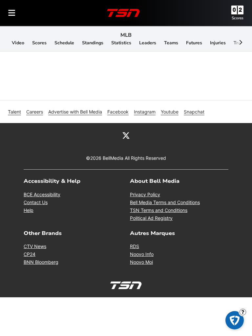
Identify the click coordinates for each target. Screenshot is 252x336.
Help (28, 210)
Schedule (64, 43)
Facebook (118, 112)
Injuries (218, 43)
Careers (34, 112)
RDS (134, 246)
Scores (237, 18)
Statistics (121, 43)
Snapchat (194, 112)
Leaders (147, 43)
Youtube (169, 112)
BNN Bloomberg (41, 262)
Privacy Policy (145, 194)
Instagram (145, 112)
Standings (92, 43)
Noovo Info (142, 254)
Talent (14, 112)
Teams (171, 43)
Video (18, 43)
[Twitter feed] (126, 135)
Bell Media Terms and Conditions (165, 202)
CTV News (35, 246)
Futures (194, 43)
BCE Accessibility (42, 194)
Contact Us (36, 202)
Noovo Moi (141, 262)
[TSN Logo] (123, 13)
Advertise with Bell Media (75, 112)
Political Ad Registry (151, 218)
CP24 (29, 254)
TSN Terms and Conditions (158, 210)
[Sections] (11, 12)
